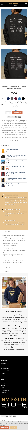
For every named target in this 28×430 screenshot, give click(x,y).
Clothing (12, 85)
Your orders (4, 365)
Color (2, 98)
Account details (5, 370)
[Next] (6, 46)
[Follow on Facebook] (9, 1)
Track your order (5, 368)
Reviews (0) (7, 271)
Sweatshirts (20, 85)
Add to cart (17, 112)
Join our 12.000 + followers (7, 407)
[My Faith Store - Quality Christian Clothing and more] (14, 4)
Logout (3, 373)
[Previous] (2, 46)
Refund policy (5, 385)
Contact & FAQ (5, 392)
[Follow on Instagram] (10, 1)
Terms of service (5, 390)
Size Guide (14, 110)
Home (6, 85)
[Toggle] (1, 231)
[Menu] (2, 4)
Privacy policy (5, 387)
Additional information (9, 267)
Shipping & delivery (6, 383)
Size (2, 104)
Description (7, 231)
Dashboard (4, 363)
